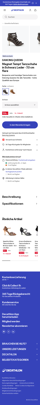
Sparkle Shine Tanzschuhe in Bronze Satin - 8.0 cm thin (9, 244)
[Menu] (4, 10)
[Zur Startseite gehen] (17, 10)
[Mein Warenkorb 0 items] (35, 10)
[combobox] (20, 105)
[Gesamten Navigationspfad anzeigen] (3, 23)
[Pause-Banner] (32, 3)
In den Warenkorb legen (20, 125)
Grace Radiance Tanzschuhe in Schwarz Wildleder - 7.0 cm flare (25, 245)
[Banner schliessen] (36, 3)
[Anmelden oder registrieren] (30, 10)
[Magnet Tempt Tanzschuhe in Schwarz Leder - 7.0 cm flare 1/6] (15, 39)
